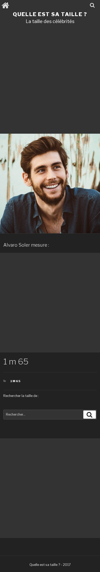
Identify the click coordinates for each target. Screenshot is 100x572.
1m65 (15, 381)
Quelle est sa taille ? (50, 14)
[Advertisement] (50, 81)
